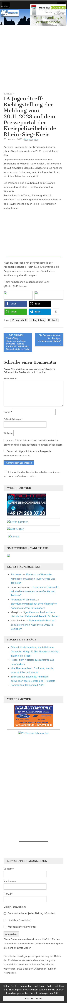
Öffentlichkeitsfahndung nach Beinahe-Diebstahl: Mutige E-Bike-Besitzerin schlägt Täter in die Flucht (35, 651)
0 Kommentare (31, 139)
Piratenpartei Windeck (23, 599)
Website (8, 433)
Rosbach (52, 320)
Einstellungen (33, 998)
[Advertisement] (33, 58)
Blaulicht (9, 94)
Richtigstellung (37, 320)
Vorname (9, 868)
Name (8, 412)
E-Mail (8, 894)
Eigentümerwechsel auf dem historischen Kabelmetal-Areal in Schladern (33, 624)
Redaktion (16, 574)
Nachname (10, 881)
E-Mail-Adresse (13, 419)
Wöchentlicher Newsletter (21, 926)
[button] (15, 304)
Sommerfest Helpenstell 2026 (27, 684)
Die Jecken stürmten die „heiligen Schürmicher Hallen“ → (49, 339)
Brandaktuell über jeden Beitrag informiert (31, 913)
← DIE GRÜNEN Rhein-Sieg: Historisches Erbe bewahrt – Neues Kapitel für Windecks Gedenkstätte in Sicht (17, 342)
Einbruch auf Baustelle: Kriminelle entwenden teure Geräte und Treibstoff (33, 578)
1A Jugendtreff (19, 320)
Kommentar (11, 378)
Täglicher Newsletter (19, 920)
